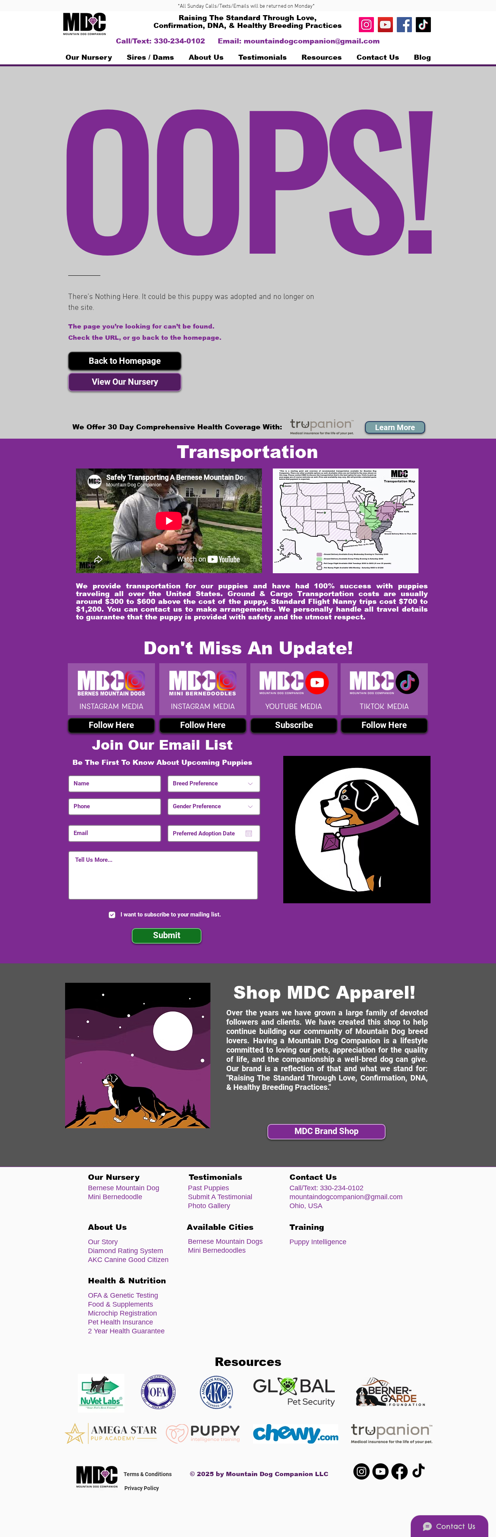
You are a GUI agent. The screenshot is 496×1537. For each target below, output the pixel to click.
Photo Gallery (209, 1206)
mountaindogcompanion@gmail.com (312, 41)
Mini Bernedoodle (115, 1197)
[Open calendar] (249, 833)
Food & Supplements (120, 1304)
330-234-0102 (341, 1188)
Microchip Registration (122, 1313)
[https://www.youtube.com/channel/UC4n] (385, 24)
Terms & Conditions (148, 1474)
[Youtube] (380, 1471)
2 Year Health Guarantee (126, 1331)
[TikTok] (423, 24)
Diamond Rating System (125, 1251)
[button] (124, 361)
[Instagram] (366, 24)
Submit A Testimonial (220, 1197)
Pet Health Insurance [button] (120, 1322)
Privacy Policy (141, 1488)
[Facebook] (404, 24)
